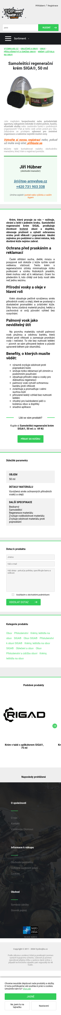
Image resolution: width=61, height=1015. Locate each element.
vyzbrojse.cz (11, 48)
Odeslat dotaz (19, 602)
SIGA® (17, 638)
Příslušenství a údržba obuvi (20, 51)
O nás (14, 817)
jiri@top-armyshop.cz (30, 181)
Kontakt (15, 823)
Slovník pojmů (19, 910)
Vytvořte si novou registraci (22, 139)
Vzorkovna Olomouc (22, 829)
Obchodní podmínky (22, 862)
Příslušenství (21, 633)
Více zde (27, 988)
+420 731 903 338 (30, 187)
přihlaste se (34, 143)
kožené (24, 228)
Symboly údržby (20, 904)
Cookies (15, 873)
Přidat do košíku (30, 439)
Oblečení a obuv (29, 48)
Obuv (43, 48)
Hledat (47, 27)
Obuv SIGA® (31, 638)
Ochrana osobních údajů (24, 868)
